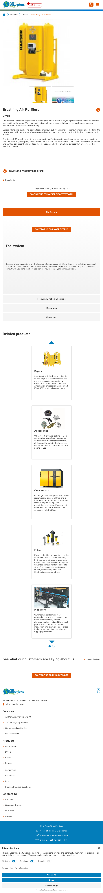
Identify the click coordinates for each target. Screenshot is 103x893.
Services (8, 711)
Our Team (9, 811)
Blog (7, 781)
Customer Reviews (13, 805)
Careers (8, 816)
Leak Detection (12, 734)
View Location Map (14, 704)
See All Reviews (93, 659)
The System (51, 212)
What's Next (51, 317)
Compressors (11, 746)
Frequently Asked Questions (51, 299)
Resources (51, 308)
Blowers (8, 763)
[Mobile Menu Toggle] (97, 4)
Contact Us (10, 794)
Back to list (10, 180)
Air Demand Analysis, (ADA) (18, 717)
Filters (8, 757)
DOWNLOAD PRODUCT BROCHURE (25, 171)
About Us (9, 799)
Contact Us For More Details (51, 229)
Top (98, 692)
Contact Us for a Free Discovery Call (51, 194)
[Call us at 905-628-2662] (86, 5)
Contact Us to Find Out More (51, 675)
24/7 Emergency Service (16, 722)
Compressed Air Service (16, 728)
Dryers (25, 14)
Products (14, 14)
